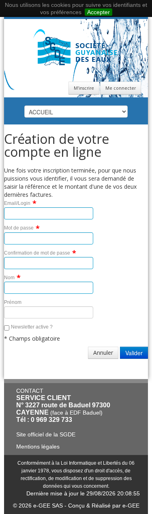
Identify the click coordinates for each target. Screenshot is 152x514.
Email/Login (17, 203)
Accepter (98, 12)
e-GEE (130, 505)
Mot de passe (19, 228)
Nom (9, 277)
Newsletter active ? (32, 327)
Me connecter (120, 88)
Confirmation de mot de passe (37, 253)
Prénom (12, 302)
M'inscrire (84, 88)
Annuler (103, 352)
